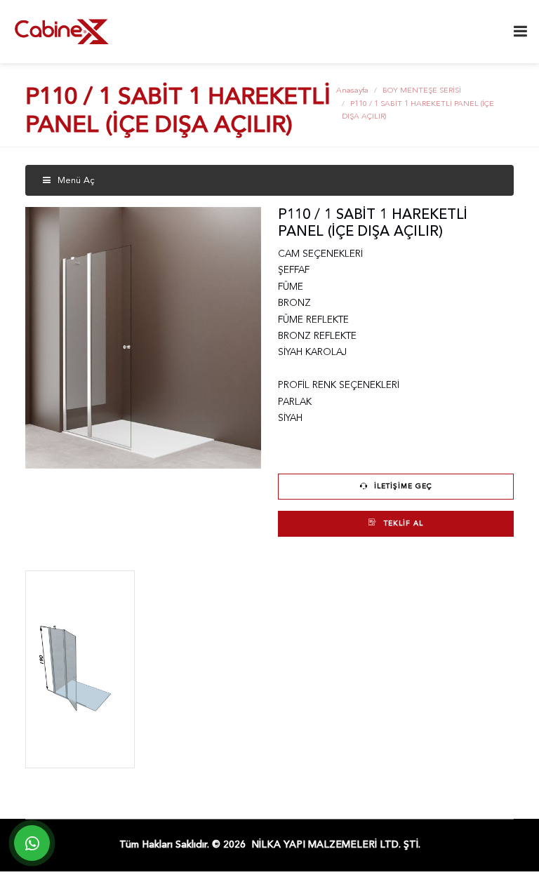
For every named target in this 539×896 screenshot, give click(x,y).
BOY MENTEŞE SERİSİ (421, 91)
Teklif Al (402, 523)
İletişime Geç (401, 486)
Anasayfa (352, 91)
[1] (520, 31)
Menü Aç (75, 180)
